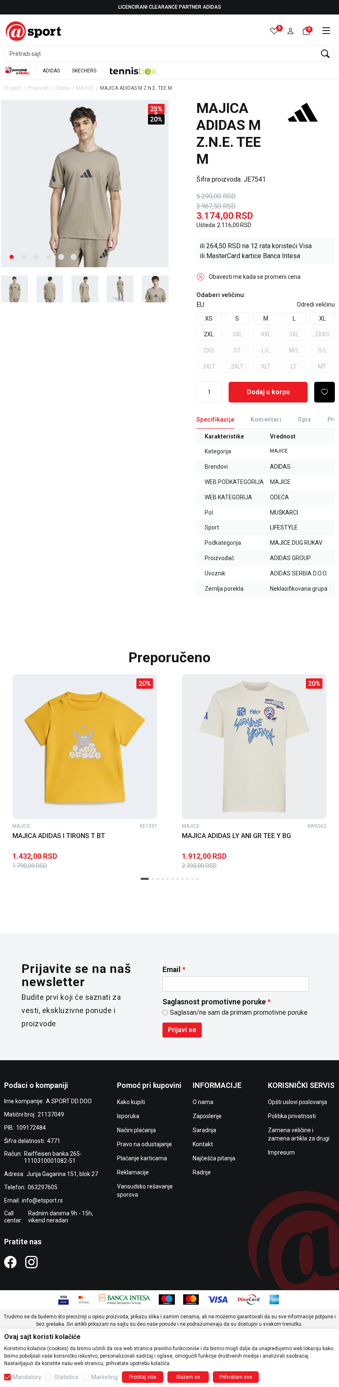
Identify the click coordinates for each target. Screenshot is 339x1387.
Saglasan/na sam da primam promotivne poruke (239, 1012)
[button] (290, 31)
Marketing (104, 1377)
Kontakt (203, 1144)
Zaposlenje (207, 1116)
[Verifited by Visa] (63, 1299)
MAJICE (85, 88)
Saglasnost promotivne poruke (214, 1002)
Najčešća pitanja (214, 1158)
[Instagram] (31, 1262)
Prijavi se (182, 1030)
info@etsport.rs (42, 1200)
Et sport (12, 88)
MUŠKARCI (284, 512)
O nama (203, 1102)
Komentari (266, 419)
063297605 (42, 1187)
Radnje (202, 1172)
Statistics (66, 1377)
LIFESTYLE (284, 527)
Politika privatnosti (292, 1116)
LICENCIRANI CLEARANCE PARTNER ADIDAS (169, 7)
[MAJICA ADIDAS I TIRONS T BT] (84, 746)
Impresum (281, 1152)
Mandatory (27, 1377)
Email (171, 969)
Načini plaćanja (136, 1130)
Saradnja (204, 1130)
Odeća (62, 88)
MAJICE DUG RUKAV (296, 542)
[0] (274, 31)
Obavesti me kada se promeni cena (255, 276)
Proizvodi (38, 88)
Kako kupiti (131, 1102)
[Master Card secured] (84, 1299)
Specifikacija (215, 419)
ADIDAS (51, 71)
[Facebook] (10, 1262)
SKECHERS (84, 71)
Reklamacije (133, 1172)
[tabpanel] (85, 183)
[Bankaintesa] (124, 1299)
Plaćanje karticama (142, 1158)
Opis (304, 419)
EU (200, 305)
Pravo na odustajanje (144, 1144)
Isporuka (128, 1116)
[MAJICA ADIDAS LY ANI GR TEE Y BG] (254, 746)
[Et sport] (34, 30)
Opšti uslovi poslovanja (297, 1102)
